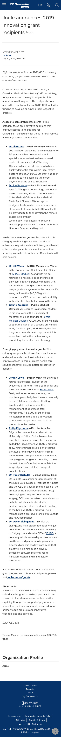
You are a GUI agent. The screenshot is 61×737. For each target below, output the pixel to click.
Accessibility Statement (30, 724)
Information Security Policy (38, 716)
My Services (29, 696)
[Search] (57, 5)
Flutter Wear (47, 389)
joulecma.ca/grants (19, 577)
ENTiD (50, 533)
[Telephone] (48, 5)
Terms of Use (14, 716)
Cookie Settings (37, 720)
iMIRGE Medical (21, 274)
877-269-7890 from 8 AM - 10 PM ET (30, 704)
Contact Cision (30, 685)
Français (30, 32)
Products (30, 689)
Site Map (20, 720)
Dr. (16, 146)
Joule (5, 666)
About (30, 692)
